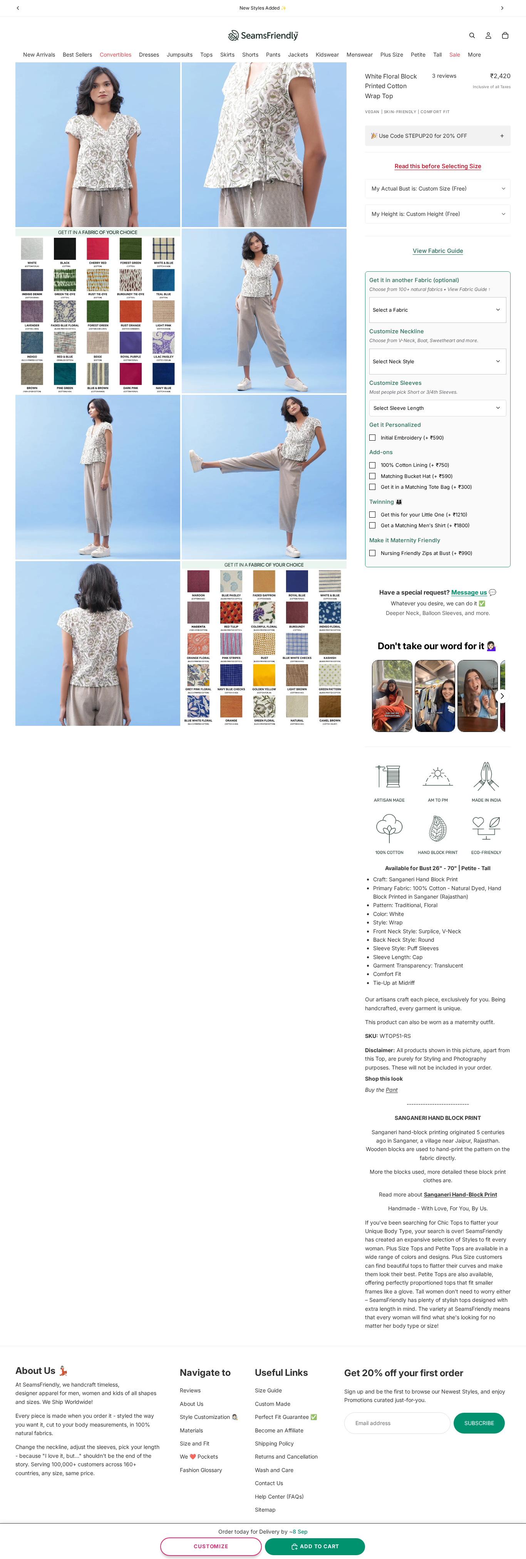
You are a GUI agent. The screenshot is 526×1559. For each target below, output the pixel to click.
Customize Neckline (423, 335)
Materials (191, 1430)
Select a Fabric (390, 310)
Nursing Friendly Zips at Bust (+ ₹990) (426, 553)
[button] (392, 696)
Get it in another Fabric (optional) (430, 284)
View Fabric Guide (438, 250)
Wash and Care (274, 1469)
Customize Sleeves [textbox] (413, 387)
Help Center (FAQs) (279, 1496)
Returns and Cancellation (286, 1456)
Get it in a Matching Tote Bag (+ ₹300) (426, 487)
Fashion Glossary (201, 1469)
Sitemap (265, 1509)
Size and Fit (194, 1443)
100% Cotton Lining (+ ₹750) (415, 465)
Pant (392, 1089)
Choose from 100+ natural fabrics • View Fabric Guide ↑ (430, 289)
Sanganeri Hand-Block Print (460, 1194)
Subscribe (479, 1423)
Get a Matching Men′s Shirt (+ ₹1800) (425, 525)
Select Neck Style (393, 361)
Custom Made (272, 1403)
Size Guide (268, 1390)
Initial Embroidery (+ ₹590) (412, 437)
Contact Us (269, 1483)
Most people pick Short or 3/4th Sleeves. (413, 392)
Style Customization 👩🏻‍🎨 (209, 1417)
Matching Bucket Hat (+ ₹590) (417, 476)
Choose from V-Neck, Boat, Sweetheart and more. (423, 340)
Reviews (190, 1390)
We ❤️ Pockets (199, 1456)
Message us (469, 592)
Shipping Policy (274, 1443)
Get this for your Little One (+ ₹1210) (424, 514)
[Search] (472, 35)
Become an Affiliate (279, 1430)
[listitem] (474, 54)
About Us (191, 1403)
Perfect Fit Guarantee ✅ (286, 1417)
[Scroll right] (502, 696)
